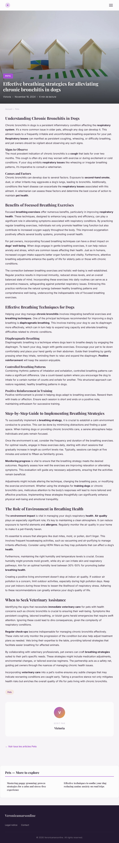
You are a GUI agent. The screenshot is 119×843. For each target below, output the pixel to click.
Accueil (8, 109)
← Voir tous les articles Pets (21, 746)
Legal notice (11, 825)
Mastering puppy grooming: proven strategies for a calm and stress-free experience (26, 786)
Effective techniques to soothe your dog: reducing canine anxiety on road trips (85, 785)
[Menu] (111, 5)
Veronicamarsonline (20, 815)
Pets (8, 76)
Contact (25, 825)
